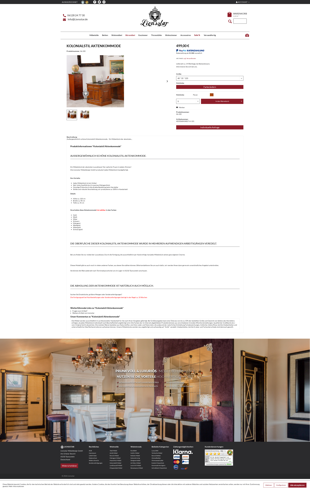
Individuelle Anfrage (209, 127)
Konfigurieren (281, 485)
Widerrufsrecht (94, 460)
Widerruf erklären (69, 466)
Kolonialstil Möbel (115, 463)
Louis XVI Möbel (136, 465)
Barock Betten (156, 456)
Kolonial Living (135, 458)
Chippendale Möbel (116, 468)
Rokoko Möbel (135, 456)
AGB (90, 451)
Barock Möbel (114, 456)
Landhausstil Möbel (116, 465)
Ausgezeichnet (70, 2)
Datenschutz (93, 458)
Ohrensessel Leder (157, 460)
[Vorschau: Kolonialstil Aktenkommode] (72, 115)
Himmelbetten (156, 458)
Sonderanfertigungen (95, 463)
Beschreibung (72, 137)
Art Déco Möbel (136, 463)
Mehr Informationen (16, 486)
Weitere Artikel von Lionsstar (83, 313)
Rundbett (134, 451)
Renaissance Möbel (137, 468)
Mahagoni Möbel (115, 458)
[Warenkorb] (230, 14)
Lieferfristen (93, 456)
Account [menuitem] (242, 2)
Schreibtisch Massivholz (159, 468)
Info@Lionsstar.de (78, 19)
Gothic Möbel (135, 453)
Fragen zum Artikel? (79, 311)
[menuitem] (230, 15)
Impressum (92, 453)
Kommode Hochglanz (158, 465)
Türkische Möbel (157, 453)
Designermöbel (135, 460)
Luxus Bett (155, 451)
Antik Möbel (113, 453)
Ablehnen (268, 485)
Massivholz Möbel (115, 460)
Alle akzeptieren (297, 485)
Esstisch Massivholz (158, 463)
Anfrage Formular (247, 35)
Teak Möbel (113, 451)
